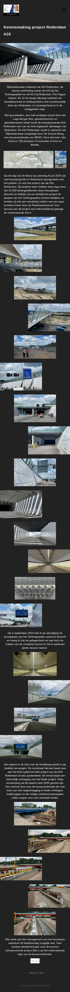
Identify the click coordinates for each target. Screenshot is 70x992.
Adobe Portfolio (41, 985)
